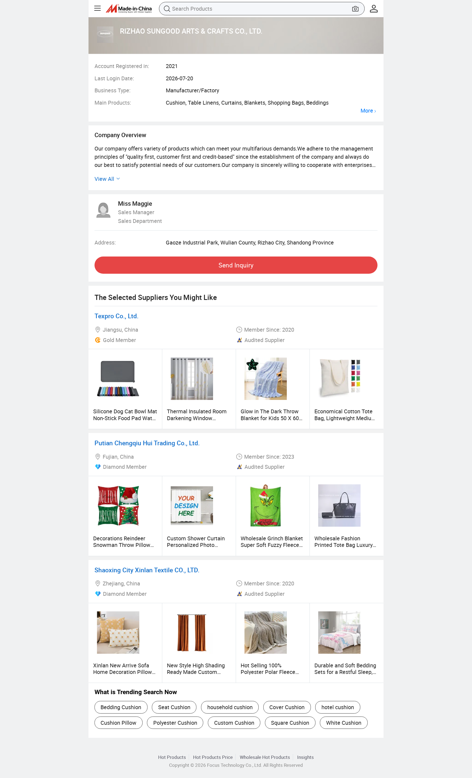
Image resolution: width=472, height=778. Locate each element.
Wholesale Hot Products (265, 757)
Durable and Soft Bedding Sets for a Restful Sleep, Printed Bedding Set (345, 672)
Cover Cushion (287, 707)
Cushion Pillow (118, 722)
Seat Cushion (174, 707)
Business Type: (113, 90)
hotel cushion (337, 707)
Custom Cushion (234, 722)
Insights (305, 757)
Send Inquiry (236, 265)
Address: (105, 242)
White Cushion (343, 722)
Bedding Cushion (121, 707)
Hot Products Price (213, 757)
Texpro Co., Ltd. (116, 316)
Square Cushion (290, 722)
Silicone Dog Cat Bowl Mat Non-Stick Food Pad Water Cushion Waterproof (125, 418)
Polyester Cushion (175, 722)
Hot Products (172, 757)
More (367, 111)
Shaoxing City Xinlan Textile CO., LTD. (147, 570)
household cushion (230, 707)
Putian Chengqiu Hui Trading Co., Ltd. (147, 443)
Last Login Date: (114, 78)
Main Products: (113, 102)
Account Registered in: (122, 66)
